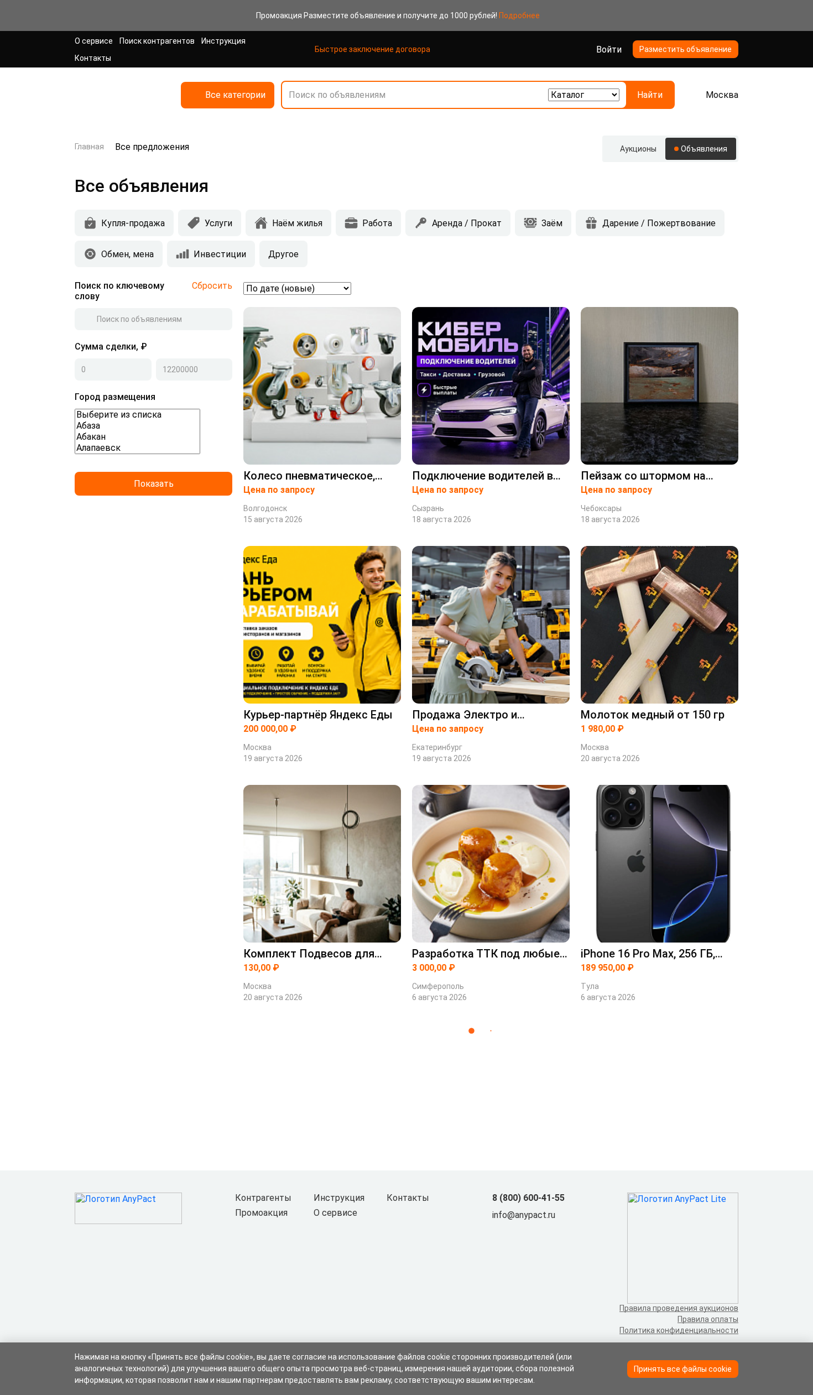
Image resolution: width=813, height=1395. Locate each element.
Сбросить (212, 285)
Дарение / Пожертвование (659, 223)
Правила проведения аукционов (678, 1308)
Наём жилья (297, 223)
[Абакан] (137, 437)
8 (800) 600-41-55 (528, 1198)
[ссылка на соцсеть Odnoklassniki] (516, 1233)
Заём (551, 223)
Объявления (704, 148)
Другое (283, 254)
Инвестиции (220, 254)
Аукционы (638, 148)
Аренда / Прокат (467, 223)
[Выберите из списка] (137, 414)
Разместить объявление (685, 49)
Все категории (235, 95)
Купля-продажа (133, 223)
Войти (609, 49)
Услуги (218, 223)
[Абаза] (137, 425)
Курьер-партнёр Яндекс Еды (318, 714)
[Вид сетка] (715, 288)
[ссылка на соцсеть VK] (498, 1233)
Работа (377, 223)
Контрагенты (263, 1198)
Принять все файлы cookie (683, 1369)
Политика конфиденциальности (678, 1330)
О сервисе (94, 41)
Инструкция (223, 41)
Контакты (93, 58)
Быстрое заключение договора (372, 49)
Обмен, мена (127, 254)
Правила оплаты (708, 1319)
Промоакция (261, 1212)
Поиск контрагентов (157, 41)
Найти (650, 95)
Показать (154, 483)
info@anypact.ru (523, 1215)
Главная (89, 146)
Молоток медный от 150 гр (653, 714)
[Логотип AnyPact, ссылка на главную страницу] (119, 95)
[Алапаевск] (137, 448)
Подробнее (519, 15)
